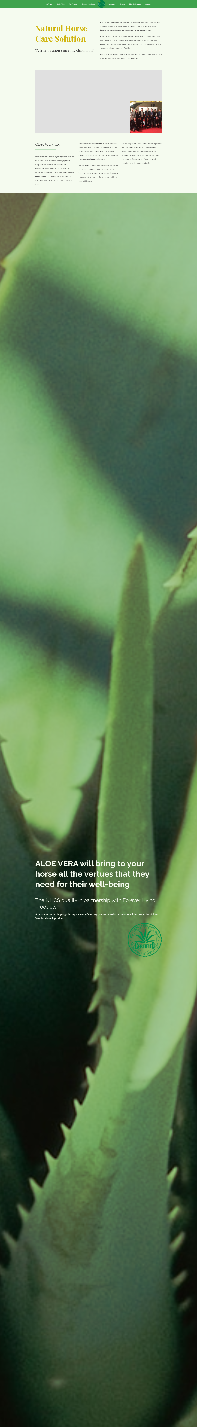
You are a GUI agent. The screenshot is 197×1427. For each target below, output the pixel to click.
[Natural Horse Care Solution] (101, 4)
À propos (49, 4)
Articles (147, 4)
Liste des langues (135, 4)
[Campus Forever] (66, 101)
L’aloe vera (61, 4)
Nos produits (73, 4)
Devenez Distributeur (88, 4)
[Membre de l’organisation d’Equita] (146, 117)
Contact (122, 4)
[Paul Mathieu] (114, 85)
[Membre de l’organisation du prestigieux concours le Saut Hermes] (146, 85)
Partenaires (111, 4)
